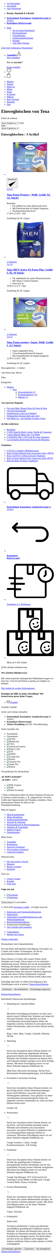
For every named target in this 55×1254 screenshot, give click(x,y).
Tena (14, 389)
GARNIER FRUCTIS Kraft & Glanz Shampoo (28, 437)
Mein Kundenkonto (15, 814)
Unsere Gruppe (13, 879)
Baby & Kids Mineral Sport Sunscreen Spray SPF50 (30, 453)
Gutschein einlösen (15, 852)
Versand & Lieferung (16, 822)
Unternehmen (13, 932)
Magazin (11, 864)
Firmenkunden (13, 832)
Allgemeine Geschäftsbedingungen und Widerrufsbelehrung (24, 918)
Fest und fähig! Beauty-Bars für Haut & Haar (27, 408)
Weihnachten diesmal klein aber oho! (23, 416)
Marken (10, 387)
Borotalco (11, 429)
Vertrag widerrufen (9, 939)
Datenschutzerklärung (38, 984)
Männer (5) (23, 397)
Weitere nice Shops (15, 934)
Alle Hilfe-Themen (20, 43)
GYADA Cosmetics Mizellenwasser (23, 450)
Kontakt (16, 40)
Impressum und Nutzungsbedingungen (24, 912)
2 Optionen (12, 262)
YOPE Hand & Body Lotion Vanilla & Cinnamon (29, 432)
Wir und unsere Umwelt (17, 861)
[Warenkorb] (30, 75)
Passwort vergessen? (16, 847)
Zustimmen (6, 989)
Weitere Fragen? (14, 830)
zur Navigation (13, 3)
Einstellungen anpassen (40, 989)
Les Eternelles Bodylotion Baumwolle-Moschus (28, 439)
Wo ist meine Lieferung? (18, 849)
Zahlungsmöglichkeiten (22, 38)
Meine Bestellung (14, 817)
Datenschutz (12, 914)
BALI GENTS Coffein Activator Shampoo (26, 456)
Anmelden (11, 842)
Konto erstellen (13, 67)
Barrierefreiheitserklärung (18, 922)
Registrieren (12, 844)
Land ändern (20, 902)
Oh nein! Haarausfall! (16, 411)
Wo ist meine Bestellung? (23, 30)
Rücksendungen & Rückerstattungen (23, 825)
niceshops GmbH (21, 907)
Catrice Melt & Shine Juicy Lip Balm (23, 434)
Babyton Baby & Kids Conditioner (22, 461)
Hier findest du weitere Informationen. (18, 688)
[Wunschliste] (9, 72)
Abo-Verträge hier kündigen (19, 927)
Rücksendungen (19, 33)
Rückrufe (11, 869)
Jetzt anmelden (13, 57)
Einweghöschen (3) (26, 392)
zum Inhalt (11, 6)
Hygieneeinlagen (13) (27, 394)
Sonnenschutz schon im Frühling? (22, 413)
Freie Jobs (11, 884)
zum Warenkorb (14, 8)
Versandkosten (18, 35)
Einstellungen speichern (12, 1249)
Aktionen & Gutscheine (17, 827)
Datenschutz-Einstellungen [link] (19, 924)
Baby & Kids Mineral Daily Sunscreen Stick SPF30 (30, 458)
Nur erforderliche (21, 989)
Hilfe (9, 28)
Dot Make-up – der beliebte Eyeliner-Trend (26, 418)
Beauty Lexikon (14, 866)
